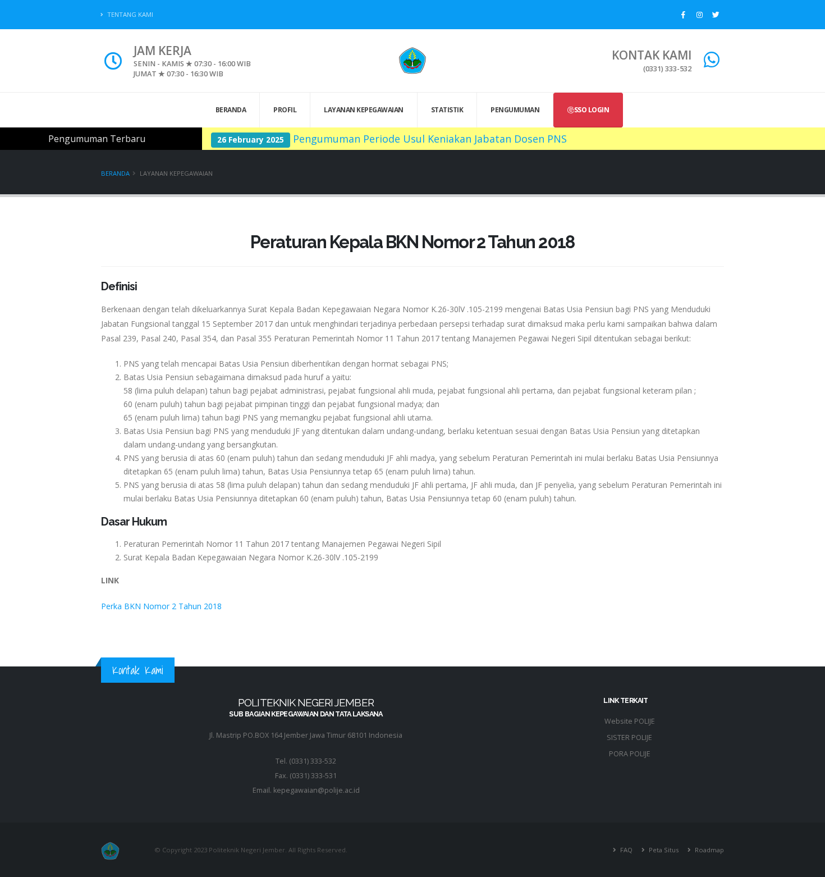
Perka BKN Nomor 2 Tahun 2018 (161, 606)
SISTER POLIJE (629, 737)
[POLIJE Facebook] (683, 14)
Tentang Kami (129, 14)
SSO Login (591, 110)
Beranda (231, 110)
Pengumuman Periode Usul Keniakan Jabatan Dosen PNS (430, 138)
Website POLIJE (629, 721)
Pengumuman (515, 110)
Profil (284, 110)
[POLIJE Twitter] (715, 14)
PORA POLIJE (629, 754)
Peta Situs (663, 850)
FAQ (625, 850)
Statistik (447, 110)
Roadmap (708, 850)
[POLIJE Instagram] (699, 14)
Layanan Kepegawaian (364, 110)
